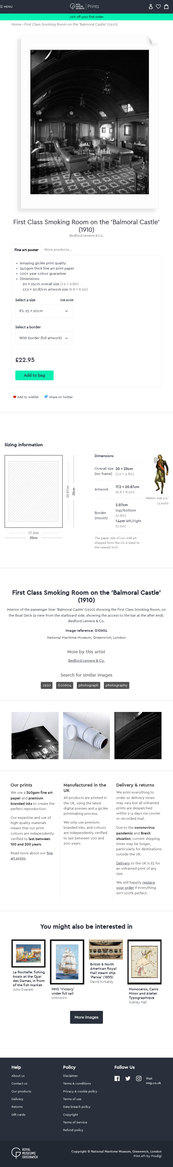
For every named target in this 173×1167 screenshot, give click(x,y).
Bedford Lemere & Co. (86, 235)
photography (116, 685)
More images (86, 1017)
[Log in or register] (151, 6)
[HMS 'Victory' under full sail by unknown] (67, 961)
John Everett (23, 989)
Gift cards (18, 1114)
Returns (17, 1106)
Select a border (28, 327)
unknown (59, 998)
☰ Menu (6, 6)
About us (18, 1076)
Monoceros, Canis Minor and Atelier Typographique (143, 993)
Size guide (66, 299)
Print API (140, 1156)
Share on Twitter (61, 397)
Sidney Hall (138, 1002)
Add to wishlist (28, 397)
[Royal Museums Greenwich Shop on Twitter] (128, 1080)
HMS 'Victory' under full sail (63, 991)
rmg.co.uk (153, 1083)
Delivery (123, 863)
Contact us (19, 1083)
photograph (88, 685)
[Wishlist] (158, 6)
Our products (21, 1091)
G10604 (64, 685)
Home (16, 24)
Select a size (44, 300)
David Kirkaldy (101, 981)
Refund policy (73, 1130)
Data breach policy (77, 1106)
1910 (47, 685)
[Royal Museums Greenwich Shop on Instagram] (138, 1080)
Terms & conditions (77, 1083)
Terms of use (72, 1099)
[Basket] (166, 6)
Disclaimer (70, 1076)
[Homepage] (85, 6)
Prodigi (156, 1156)
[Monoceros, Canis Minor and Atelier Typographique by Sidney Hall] (144, 961)
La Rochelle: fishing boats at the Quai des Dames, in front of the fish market (29, 978)
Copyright (70, 1114)
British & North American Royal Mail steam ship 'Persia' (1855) (103, 970)
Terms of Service (75, 1122)
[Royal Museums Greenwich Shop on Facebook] (117, 1080)
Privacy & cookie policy (80, 1091)
